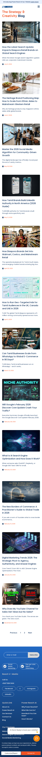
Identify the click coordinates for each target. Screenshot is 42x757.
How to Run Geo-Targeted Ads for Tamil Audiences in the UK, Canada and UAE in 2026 (20, 305)
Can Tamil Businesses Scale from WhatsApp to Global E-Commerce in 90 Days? (20, 356)
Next (30, 633)
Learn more (34, 2)
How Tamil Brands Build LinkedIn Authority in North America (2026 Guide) (19, 203)
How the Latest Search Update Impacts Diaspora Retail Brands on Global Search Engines (20, 50)
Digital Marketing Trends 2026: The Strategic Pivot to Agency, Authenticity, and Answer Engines (19, 560)
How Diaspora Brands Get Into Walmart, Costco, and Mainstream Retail (20, 254)
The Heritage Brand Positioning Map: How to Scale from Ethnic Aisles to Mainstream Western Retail (20, 101)
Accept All (30, 753)
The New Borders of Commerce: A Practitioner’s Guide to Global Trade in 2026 (20, 509)
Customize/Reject (11, 753)
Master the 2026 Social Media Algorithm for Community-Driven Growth (19, 152)
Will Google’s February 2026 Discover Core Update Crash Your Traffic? (19, 407)
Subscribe (34, 655)
